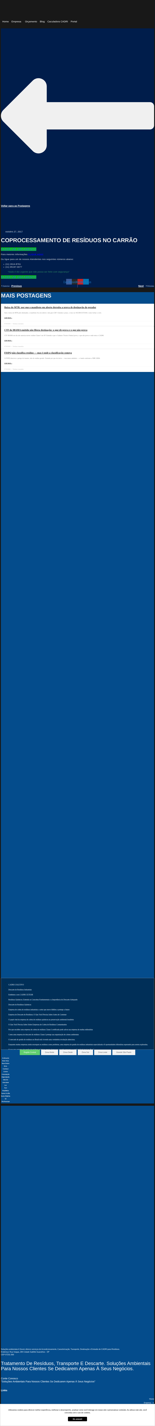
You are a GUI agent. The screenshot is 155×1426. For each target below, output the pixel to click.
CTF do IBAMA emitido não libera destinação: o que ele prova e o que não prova (45, 330)
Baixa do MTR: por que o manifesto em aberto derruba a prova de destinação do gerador (50, 307)
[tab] (30, 1052)
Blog (42, 21)
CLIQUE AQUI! (35, 254)
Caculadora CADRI (57, 21)
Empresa (16, 21)
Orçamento (31, 21)
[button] (17, 21)
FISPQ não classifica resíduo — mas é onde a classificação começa (38, 352)
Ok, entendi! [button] (77, 1419)
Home (5, 21)
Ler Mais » (8, 318)
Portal (74, 21)
